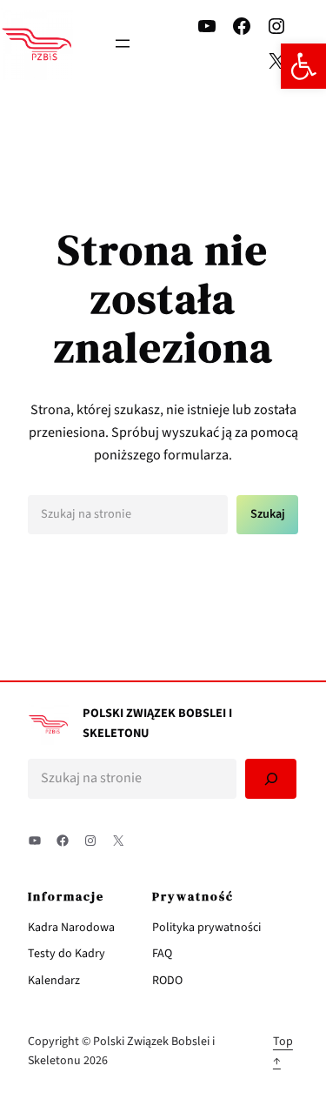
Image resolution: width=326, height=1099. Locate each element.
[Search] (270, 779)
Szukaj (267, 514)
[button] (303, 66)
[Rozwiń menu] (122, 43)
